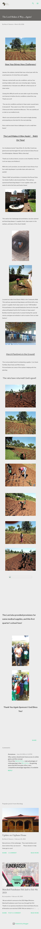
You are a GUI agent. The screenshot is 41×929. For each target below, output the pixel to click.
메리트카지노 (19, 761)
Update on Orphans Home (14, 835)
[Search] (33, 3)
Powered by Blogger (21, 924)
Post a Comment (14, 913)
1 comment (12, 853)
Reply (10, 770)
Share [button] (34, 740)
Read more (35, 853)
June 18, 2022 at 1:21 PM (24, 754)
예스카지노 (25, 763)
